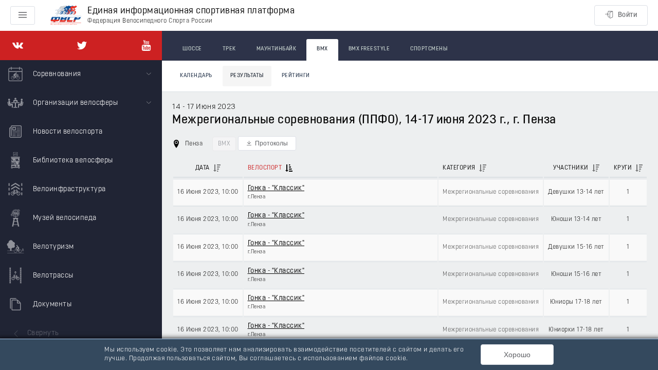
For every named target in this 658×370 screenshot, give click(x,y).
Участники (571, 168)
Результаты (247, 76)
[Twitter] (82, 45)
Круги (623, 168)
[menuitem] (81, 74)
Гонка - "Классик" (276, 188)
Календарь (196, 76)
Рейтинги (296, 76)
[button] (267, 143)
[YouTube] (146, 45)
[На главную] (65, 16)
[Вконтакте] (17, 45)
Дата (202, 168)
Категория (459, 168)
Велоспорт (265, 168)
